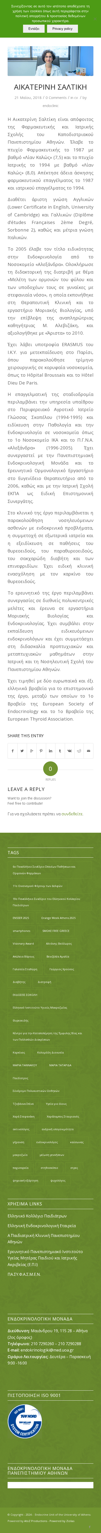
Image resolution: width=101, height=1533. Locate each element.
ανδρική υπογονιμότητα (58, 1129)
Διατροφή (44, 982)
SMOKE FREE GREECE (55, 931)
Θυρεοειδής (20, 1020)
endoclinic (51, 105)
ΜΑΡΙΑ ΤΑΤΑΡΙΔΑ (60, 1065)
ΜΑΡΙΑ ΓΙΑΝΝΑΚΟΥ (25, 1065)
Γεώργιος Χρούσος (62, 969)
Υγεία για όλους (56, 1104)
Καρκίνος (19, 1052)
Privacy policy (62, 29)
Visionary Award (23, 943)
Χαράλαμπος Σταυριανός (63, 1116)
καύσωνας (77, 1142)
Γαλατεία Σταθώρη (25, 969)
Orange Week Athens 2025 (58, 918)
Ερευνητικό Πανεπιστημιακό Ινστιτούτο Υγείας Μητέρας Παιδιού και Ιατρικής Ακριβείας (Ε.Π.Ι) (45, 1258)
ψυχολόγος (57, 1180)
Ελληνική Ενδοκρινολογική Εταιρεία (42, 1225)
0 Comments (56, 97)
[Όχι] (94, 18)
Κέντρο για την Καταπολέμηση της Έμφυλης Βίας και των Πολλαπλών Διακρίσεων (47, 1036)
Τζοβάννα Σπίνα (23, 1104)
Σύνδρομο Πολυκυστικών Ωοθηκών (36, 1091)
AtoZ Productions (35, 1521)
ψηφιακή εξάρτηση (25, 1180)
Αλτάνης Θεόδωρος (59, 943)
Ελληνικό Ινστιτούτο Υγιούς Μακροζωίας (40, 1007)
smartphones (21, 931)
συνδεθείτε (72, 814)
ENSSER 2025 (21, 918)
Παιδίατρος (20, 1078)
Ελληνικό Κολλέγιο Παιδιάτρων (38, 1216)
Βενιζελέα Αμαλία (58, 956)
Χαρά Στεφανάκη (24, 1116)
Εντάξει (33, 29)
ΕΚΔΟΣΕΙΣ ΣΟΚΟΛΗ (25, 995)
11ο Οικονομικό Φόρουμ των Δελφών (37, 886)
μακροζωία (20, 1155)
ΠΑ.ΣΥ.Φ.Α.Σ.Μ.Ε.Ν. (24, 1274)
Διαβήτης (19, 982)
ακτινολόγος (21, 1129)
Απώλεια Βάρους (23, 956)
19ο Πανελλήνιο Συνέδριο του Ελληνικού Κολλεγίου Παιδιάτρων (46, 902)
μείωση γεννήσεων (52, 1155)
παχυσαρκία (20, 1168)
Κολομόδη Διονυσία (50, 1052)
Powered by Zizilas (62, 1521)
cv (76, 97)
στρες (74, 1168)
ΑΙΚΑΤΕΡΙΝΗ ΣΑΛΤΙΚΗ (50, 87)
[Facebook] (89, 1527)
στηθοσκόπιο (49, 1168)
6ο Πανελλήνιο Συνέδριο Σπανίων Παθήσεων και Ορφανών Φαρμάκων (44, 870)
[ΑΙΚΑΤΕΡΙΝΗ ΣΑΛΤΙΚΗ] (50, 61)
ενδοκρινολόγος (47, 1142)
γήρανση (18, 1142)
